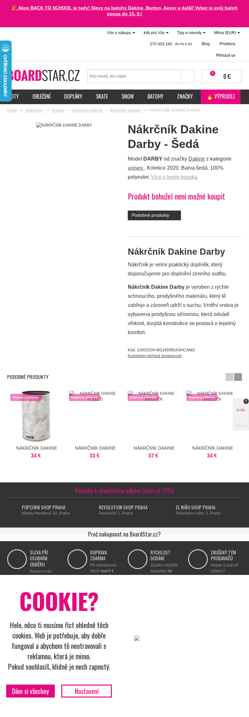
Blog (206, 44)
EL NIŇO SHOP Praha (195, 507)
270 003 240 (170, 44)
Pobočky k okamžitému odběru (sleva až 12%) (124, 490)
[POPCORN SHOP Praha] (15, 510)
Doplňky (73, 96)
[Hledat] (188, 76)
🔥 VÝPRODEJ (221, 96)
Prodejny (227, 44)
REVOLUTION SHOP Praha (123, 507)
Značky (185, 96)
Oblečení (41, 96)
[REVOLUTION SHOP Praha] (93, 510)
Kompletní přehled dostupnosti (155, 356)
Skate (102, 96)
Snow (128, 96)
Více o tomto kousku (174, 177)
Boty (13, 96)
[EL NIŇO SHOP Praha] (170, 510)
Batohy (155, 96)
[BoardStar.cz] (44, 75)
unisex (136, 168)
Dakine (196, 159)
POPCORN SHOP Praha (43, 507)
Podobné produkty (151, 215)
